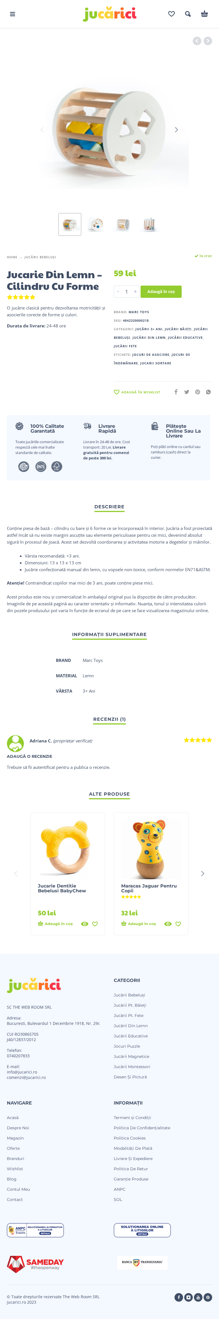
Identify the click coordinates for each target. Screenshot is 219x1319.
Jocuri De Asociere (150, 354)
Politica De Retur (131, 1168)
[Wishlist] (171, 14)
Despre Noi (18, 1127)
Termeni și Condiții (132, 1117)
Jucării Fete (125, 346)
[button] (12, 14)
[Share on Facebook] (174, 392)
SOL (118, 1199)
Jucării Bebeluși (40, 257)
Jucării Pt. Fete (128, 1015)
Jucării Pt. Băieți (130, 1005)
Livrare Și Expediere (133, 1158)
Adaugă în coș (161, 291)
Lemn (88, 675)
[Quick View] (84, 924)
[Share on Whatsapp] (206, 392)
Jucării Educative (185, 337)
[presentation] (42, 129)
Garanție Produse (131, 1179)
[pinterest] (208, 1297)
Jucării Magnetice (131, 1056)
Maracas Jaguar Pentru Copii (149, 888)
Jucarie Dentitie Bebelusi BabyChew (62, 888)
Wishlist (15, 1168)
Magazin (15, 1138)
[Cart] (204, 14)
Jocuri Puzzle (127, 1046)
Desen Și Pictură (130, 1076)
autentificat (44, 767)
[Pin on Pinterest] (195, 392)
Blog (12, 1179)
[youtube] (198, 1297)
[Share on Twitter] (185, 392)
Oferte (13, 1148)
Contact (15, 1199)
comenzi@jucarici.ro (26, 1077)
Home (12, 257)
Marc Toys (139, 312)
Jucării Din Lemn (149, 337)
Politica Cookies (130, 1138)
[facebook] (179, 1297)
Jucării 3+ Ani (149, 329)
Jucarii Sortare (155, 363)
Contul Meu (18, 1189)
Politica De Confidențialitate (142, 1127)
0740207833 (18, 1055)
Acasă (13, 1117)
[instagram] (188, 1297)
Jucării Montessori (132, 1066)
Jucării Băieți (178, 329)
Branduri (15, 1158)
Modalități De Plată (133, 1148)
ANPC (119, 1189)
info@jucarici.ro (22, 1072)
